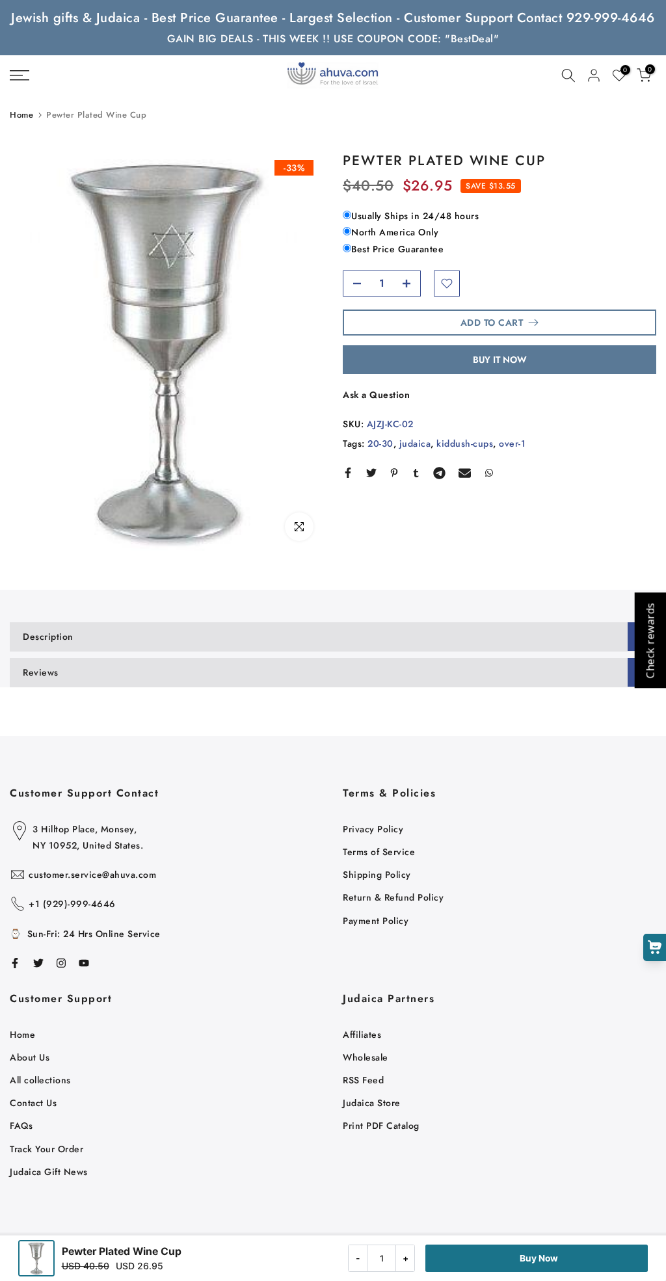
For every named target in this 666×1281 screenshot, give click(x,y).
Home (21, 115)
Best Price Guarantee (397, 249)
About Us (29, 1057)
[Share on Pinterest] (394, 473)
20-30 (380, 443)
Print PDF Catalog (381, 1125)
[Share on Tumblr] (416, 473)
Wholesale (365, 1057)
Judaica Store (372, 1102)
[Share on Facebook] (348, 473)
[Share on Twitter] (371, 473)
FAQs (21, 1125)
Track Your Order (46, 1149)
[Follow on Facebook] (15, 963)
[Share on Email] (465, 473)
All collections (40, 1080)
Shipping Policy (377, 874)
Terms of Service (379, 851)
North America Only (394, 232)
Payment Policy (375, 920)
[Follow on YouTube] (84, 963)
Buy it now (500, 359)
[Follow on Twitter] (38, 963)
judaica (415, 443)
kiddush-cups (464, 443)
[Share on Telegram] (439, 473)
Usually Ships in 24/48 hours (415, 215)
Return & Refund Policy (393, 897)
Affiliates (362, 1034)
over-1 (512, 443)
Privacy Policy (373, 829)
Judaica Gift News (49, 1171)
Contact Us (33, 1102)
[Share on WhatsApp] (489, 473)
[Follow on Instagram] (61, 963)
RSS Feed (363, 1080)
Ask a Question (376, 394)
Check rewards (650, 641)
